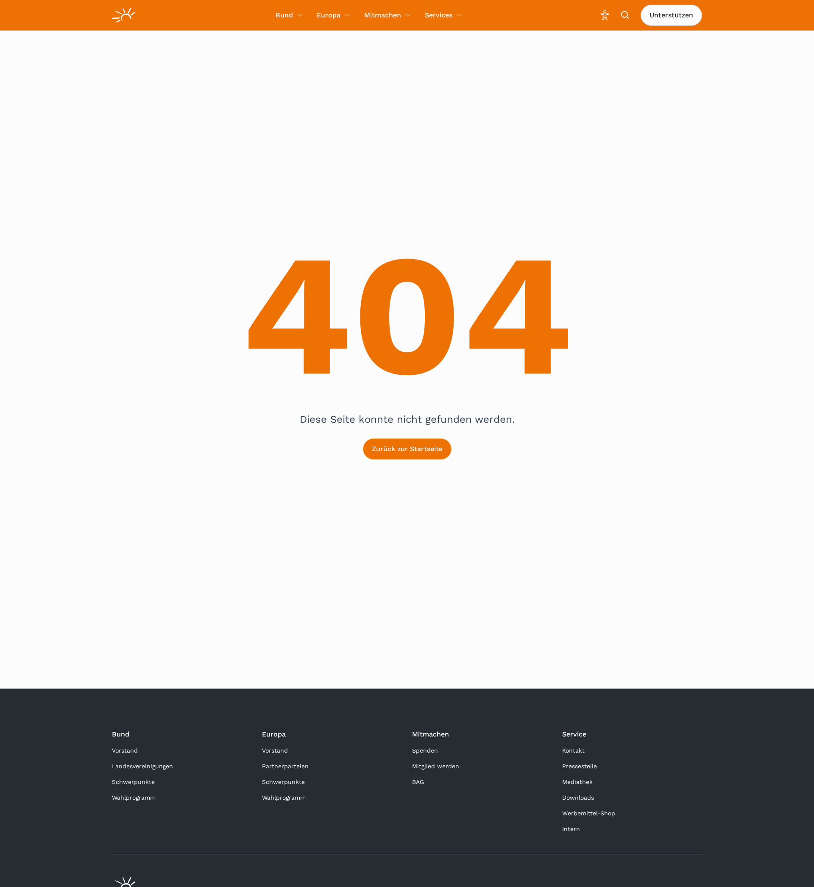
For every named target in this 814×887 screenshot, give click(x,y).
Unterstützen (671, 15)
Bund (120, 734)
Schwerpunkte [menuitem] (133, 781)
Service (574, 734)
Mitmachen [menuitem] (382, 15)
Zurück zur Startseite (407, 449)
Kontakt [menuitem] (573, 750)
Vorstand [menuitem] (125, 750)
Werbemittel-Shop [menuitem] (588, 813)
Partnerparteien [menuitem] (285, 766)
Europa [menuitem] (328, 15)
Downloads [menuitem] (578, 797)
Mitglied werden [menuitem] (435, 766)
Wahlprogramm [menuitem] (134, 797)
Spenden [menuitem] (425, 750)
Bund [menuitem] (284, 15)
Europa (274, 734)
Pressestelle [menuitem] (579, 766)
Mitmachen (430, 734)
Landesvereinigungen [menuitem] (142, 766)
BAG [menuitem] (418, 781)
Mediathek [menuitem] (577, 781)
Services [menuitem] (438, 15)
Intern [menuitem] (571, 829)
